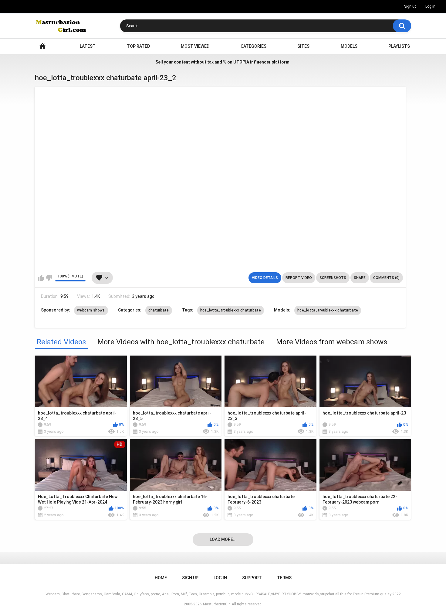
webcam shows (91, 310)
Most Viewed (195, 46)
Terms (284, 577)
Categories (253, 46)
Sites (303, 46)
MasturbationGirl (217, 604)
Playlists (399, 46)
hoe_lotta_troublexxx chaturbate (230, 310)
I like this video (41, 278)
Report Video (299, 278)
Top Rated (138, 46)
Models (349, 46)
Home (42, 46)
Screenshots (332, 278)
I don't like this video (49, 278)
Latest (88, 46)
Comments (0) (386, 278)
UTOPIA (241, 62)
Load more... (223, 539)
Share (360, 278)
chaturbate (158, 310)
